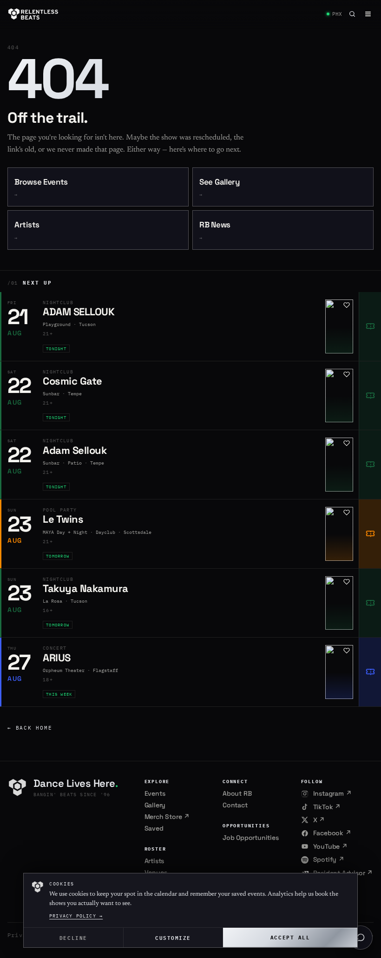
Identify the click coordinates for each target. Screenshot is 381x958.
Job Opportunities (251, 837)
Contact (235, 805)
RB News (214, 230)
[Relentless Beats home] (33, 13)
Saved (154, 828)
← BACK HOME (29, 728)
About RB (237, 793)
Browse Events (41, 188)
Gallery (155, 805)
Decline (73, 937)
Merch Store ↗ (167, 816)
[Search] (352, 14)
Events (155, 793)
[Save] (346, 305)
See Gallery (219, 188)
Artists (26, 230)
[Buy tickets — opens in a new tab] (370, 326)
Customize (173, 937)
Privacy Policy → (76, 916)
